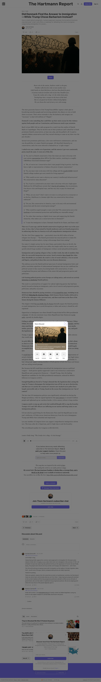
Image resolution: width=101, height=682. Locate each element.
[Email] (50, 354)
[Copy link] (37, 354)
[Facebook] (43, 354)
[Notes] (57, 354)
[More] (63, 354)
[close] (65, 323)
